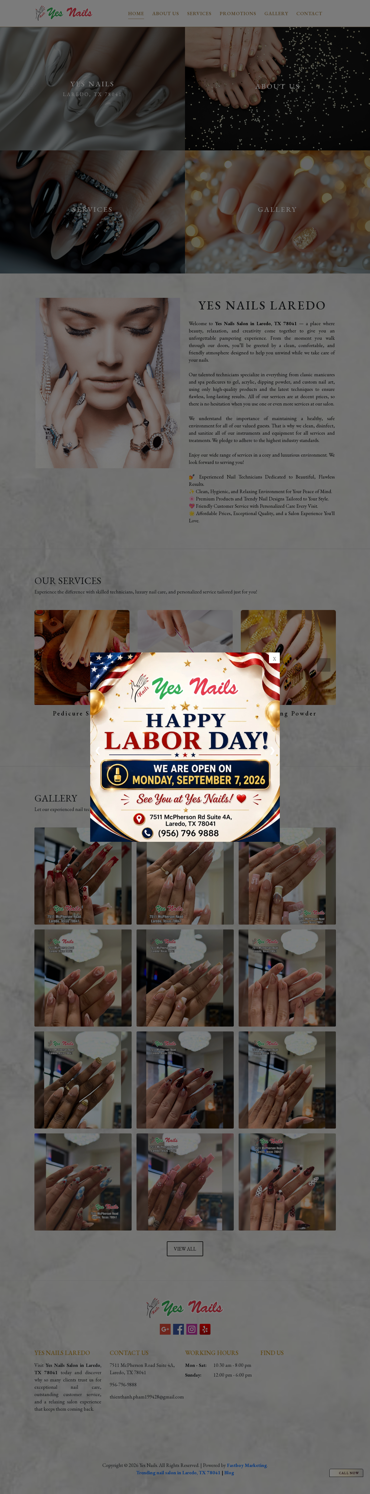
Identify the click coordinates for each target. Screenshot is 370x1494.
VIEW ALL (185, 734)
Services (199, 13)
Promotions (238, 13)
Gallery (276, 13)
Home (136, 13)
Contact (309, 13)
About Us (165, 13)
